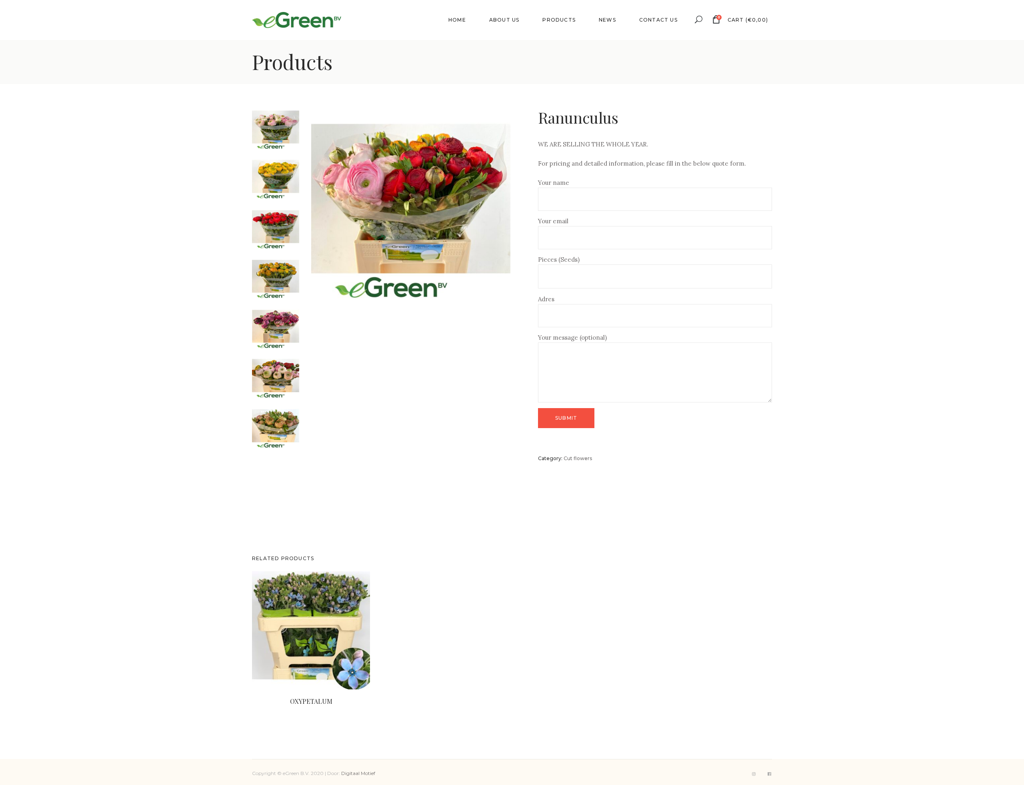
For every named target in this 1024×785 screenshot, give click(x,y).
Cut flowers (578, 458)
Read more (297, 710)
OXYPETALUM (311, 701)
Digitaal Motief (358, 773)
